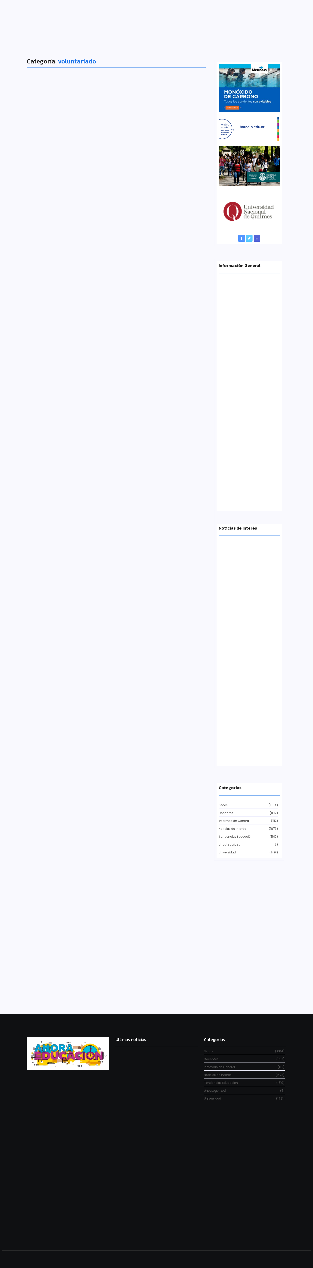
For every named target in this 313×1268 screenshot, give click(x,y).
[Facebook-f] (241, 238)
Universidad (43, 726)
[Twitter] (249, 238)
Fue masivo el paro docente (240, 683)
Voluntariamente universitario (77, 271)
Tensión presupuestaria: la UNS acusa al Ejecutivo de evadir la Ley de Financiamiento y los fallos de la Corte (248, 424)
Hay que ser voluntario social (75, 734)
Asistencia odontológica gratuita (82, 968)
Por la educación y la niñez (72, 505)
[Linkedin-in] (257, 238)
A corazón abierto (232, 502)
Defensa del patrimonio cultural (243, 757)
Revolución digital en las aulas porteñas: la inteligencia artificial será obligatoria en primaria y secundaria (155, 1230)
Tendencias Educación (50, 497)
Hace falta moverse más (237, 608)
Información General (48, 264)
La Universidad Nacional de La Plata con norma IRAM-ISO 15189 (246, 346)
